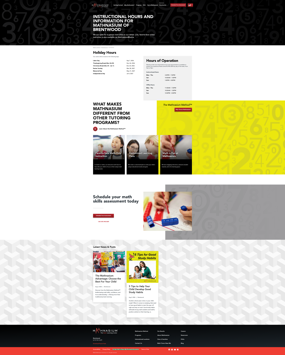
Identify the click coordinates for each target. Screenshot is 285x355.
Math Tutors (164, 343)
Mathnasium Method (141, 331)
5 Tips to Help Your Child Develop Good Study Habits (140, 289)
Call (103, 221)
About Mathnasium (163, 335)
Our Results (161, 331)
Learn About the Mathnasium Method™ (112, 129)
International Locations (142, 339)
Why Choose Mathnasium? (183, 109)
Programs (138, 5)
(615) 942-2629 (97, 340)
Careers (183, 331)
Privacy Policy (106, 349)
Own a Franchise (162, 339)
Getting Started (118, 5)
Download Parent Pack (99, 343)
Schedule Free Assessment (178, 5)
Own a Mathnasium (152, 5)
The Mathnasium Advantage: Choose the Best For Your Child (108, 279)
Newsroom (184, 335)
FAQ (144, 5)
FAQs (182, 339)
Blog (182, 343)
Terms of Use (145, 349)
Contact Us (138, 343)
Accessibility (96, 349)
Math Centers (96, 47)
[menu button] (190, 5)
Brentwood (104, 47)
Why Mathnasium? (129, 5)
